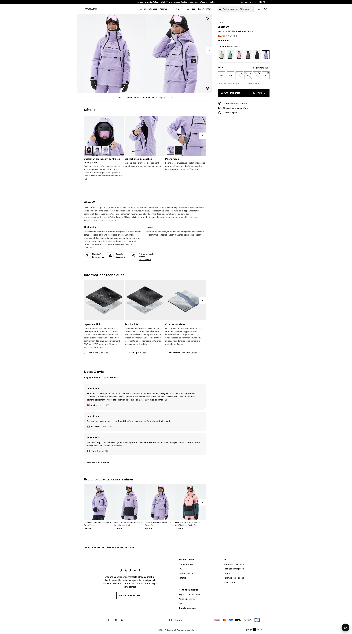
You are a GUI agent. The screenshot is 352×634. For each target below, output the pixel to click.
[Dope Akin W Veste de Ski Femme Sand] (221, 54)
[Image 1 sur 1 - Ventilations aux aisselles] (145, 136)
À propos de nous (187, 599)
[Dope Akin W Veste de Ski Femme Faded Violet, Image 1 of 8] (111, 53)
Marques (191, 9)
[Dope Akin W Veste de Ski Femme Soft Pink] (239, 54)
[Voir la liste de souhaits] (259, 9)
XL (267, 75)
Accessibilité (230, 582)
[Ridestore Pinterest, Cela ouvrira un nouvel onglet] (122, 620)
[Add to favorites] (207, 18)
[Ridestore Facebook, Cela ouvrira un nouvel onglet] (108, 620)
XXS (222, 75)
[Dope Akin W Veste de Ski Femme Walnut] (248, 54)
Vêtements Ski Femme (116, 547)
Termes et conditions (234, 564)
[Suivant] (202, 135)
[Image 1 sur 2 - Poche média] (185, 136)
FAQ (180, 568)
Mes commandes (248, 2)
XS (230, 75)
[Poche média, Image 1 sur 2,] (170, 150)
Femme (163, 9)
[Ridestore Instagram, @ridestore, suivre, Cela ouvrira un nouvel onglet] (115, 620)
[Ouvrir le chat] (345, 627)
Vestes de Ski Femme (94, 547)
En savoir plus (98, 257)
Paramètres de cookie (234, 577)
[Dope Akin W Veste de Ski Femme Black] (257, 54)
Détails (120, 97)
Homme (177, 9)
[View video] (179, 53)
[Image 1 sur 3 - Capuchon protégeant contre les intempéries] (104, 136)
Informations (133, 97)
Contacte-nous (186, 564)
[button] (253, 629)
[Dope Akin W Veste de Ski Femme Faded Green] (230, 54)
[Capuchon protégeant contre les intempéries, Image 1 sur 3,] (89, 150)
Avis (171, 97)
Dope (131, 547)
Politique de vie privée (234, 568)
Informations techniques (154, 97)
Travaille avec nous (187, 608)
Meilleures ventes (148, 9)
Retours (182, 577)
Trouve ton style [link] (208, 2)
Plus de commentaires (98, 462)
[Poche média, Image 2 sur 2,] (178, 150)
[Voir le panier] (265, 9)
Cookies (227, 573)
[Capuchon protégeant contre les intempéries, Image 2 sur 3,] (97, 150)
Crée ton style (205, 9)
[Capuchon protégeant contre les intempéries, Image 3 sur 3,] (105, 150)
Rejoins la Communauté (189, 594)
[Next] (209, 50)
